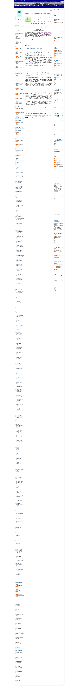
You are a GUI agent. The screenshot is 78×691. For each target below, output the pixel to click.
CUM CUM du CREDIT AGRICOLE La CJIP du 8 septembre (58, 210)
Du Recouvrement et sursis (20, 255)
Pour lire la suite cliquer (41, 43)
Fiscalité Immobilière (18, 389)
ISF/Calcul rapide (20, 140)
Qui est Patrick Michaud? (19, 20)
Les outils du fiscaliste (21, 114)
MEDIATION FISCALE (20, 265)
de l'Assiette (18, 252)
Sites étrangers (20, 594)
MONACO (18, 457)
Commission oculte (19, 337)
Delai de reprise (19, 324)
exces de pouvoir (19, 259)
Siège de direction (19, 298)
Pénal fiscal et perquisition (57, 227)
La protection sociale (18, 670)
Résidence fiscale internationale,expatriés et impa (20, 481)
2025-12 (55, 291)
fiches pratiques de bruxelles (59, 122)
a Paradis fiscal (18, 654)
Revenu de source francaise (19, 521)
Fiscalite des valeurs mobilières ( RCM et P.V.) (19, 363)
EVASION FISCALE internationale (19, 311)
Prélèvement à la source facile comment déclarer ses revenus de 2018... (58, 135)
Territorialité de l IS (19, 302)
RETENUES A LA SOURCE (20, 509)
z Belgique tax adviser (19, 644)
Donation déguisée (19, 430)
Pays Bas (18, 459)
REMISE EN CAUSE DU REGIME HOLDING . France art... (58, 183)
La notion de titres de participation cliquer (38, 27)
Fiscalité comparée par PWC (58, 236)
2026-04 (55, 287)
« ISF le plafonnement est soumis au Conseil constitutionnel (34, 9)
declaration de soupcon (20, 254)
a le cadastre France (18, 628)
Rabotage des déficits (20, 127)
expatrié (18, 488)
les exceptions (57, 103)
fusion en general (18, 420)
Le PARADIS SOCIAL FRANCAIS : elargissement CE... (58, 198)
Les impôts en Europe (19, 671)
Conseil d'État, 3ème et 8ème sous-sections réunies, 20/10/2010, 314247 (37, 48)
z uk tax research (18, 647)
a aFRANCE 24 (18, 606)
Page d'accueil (44, 9)
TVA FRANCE (19, 543)
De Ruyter (18, 483)
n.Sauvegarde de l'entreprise (19, 469)
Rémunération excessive (20, 352)
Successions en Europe (21, 595)
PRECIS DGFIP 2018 (21, 43)
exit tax (18, 373)
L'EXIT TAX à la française (58, 93)
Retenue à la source (19, 297)
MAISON (55, 202)
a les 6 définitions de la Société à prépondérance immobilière (20, 69)
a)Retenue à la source (19, 522)
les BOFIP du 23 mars (58, 132)
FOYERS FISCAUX (19, 415)
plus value (18, 379)
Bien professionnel (19, 427)
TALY (17, 546)
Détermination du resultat (20, 291)
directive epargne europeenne (20, 286)
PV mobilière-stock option (20, 495)
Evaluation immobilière (21, 93)
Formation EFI (18, 414)
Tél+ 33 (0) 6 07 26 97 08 (19, 22)
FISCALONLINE (18, 666)
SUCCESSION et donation (20, 439)
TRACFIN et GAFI (18, 548)
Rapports (18, 210)
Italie (17, 453)
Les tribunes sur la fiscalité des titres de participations (42, 21)
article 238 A (18, 320)
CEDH (18, 555)
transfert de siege (19, 358)
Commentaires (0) (33, 116)
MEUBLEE (18, 535)
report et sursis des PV (20, 381)
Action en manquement (20, 565)
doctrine (56, 263)
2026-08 (55, 282)
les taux (18, 378)
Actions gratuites (19, 364)
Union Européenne (18, 563)
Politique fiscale (19, 209)
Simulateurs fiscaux (19, 211)
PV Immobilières (19, 493)
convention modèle (19, 472)
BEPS (18, 471)
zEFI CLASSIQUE (18, 579)
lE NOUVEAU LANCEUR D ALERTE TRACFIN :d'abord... (57, 189)
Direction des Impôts (18, 662)
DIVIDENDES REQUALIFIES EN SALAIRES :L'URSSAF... (58, 177)
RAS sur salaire (19, 518)
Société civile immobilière (20, 410)
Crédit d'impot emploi (19, 201)
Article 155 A (18, 317)
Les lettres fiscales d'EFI (20, 176)
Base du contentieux (19, 245)
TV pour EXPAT (18, 680)
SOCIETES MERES (18, 531)
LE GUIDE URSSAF (58, 237)
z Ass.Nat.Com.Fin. (18, 643)
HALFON (55, 200)
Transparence (18, 574)
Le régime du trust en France (59, 66)
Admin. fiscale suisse (19, 657)
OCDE (17, 470)
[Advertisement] (58, 301)
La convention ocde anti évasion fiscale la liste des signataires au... (58, 42)
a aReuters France (18, 610)
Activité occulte (19, 241)
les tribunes (19, 134)
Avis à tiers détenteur (19, 219)
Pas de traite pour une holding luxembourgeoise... (58, 204)
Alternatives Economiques (19, 632)
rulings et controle (18, 527)
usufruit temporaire (19, 444)
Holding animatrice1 (19, 395)
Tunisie (18, 464)
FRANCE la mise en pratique (59, 53)
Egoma (54, 209)
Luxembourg (18, 454)
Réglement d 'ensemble (20, 280)
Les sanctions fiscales (19, 264)
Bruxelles (18, 322)
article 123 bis (19, 316)
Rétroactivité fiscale (19, 282)
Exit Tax (18, 487)
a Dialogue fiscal (18, 619)
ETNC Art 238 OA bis (20, 325)
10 (55, 274)
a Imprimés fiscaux (18, 627)
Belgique (18, 448)
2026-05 (55, 286)
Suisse (18, 462)
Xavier (54, 213)
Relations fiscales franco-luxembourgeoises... (57, 191)
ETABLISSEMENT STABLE (20, 290)
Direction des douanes (19, 661)
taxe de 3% (18, 329)
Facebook (42, 116)
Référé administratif (19, 279)
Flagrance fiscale (19, 417)
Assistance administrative (20, 566)
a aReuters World (18, 611)
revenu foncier (19, 406)
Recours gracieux (19, 278)
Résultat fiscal (18, 503)
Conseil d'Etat (18, 658)
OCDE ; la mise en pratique (58, 56)
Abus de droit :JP (19, 237)
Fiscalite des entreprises (19, 333)
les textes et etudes (57, 143)
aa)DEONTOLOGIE (19, 187)
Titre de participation (19, 386)
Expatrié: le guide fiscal (21, 591)
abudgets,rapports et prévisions (18, 196)
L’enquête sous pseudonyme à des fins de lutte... (58, 206)
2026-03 (55, 288)
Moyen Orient (19, 458)
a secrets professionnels (19, 163)
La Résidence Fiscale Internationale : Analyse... (58, 202)
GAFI (17, 639)
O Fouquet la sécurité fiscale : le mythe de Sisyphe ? (58, 165)
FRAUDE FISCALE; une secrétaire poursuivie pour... (58, 216)
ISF (18, 94)
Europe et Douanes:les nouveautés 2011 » (49, 10)
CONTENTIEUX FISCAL (19, 230)
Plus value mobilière (19, 437)
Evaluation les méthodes (20, 256)
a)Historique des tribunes (19, 175)
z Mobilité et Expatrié (19, 646)
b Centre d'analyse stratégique (20, 633)
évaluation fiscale (19, 394)
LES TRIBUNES (56, 109)
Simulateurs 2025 (57, 33)
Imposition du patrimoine (19, 425)
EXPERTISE (18, 332)
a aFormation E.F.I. (18, 604)
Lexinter (17, 672)
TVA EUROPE (19, 542)
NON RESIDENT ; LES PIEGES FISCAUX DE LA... (58, 214)
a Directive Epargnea (19, 564)
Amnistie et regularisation (19, 216)
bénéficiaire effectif (19, 523)
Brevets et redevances (19, 335)
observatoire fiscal (19, 207)
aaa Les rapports (19, 312)
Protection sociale (18, 478)
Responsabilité (19, 188)
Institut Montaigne (18, 668)
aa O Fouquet (18, 233)
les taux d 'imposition (19, 436)
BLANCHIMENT (18, 217)
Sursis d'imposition (19, 440)
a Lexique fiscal (18, 629)
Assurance (18, 426)
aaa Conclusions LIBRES (20, 236)
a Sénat (17, 656)
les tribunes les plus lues (58, 151)
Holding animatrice (19, 374)
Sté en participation (19, 357)
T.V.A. (17, 539)
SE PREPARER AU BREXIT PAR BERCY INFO (58, 126)
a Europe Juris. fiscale (19, 625)
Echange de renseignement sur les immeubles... (58, 200)
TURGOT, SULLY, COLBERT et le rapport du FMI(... (58, 187)
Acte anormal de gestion (20, 240)
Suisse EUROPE (19, 463)
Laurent (54, 211)
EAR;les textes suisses (58, 50)
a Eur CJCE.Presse (18, 623)
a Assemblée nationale (19, 652)
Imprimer (38, 116)
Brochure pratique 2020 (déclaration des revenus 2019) (20, 109)
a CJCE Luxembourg (19, 618)
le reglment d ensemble (58, 79)
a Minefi (17, 653)
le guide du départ (57, 94)
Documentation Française (19, 663)
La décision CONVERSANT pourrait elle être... (58, 212)
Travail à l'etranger (19, 500)
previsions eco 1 (18, 676)
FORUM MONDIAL (20, 560)
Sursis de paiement (19, 227)
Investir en (17, 447)
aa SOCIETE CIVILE (19, 181)
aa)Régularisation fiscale (20, 235)
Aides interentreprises (19, 334)
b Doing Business (18, 634)
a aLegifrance (18, 609)
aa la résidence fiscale (58, 92)
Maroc (18, 455)
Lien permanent (29, 116)
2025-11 (55, 292)
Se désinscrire (56, 14)
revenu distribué (19, 383)
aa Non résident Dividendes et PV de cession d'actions (19, 65)
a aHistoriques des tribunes (19, 608)
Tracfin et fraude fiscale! (20, 172)
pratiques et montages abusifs (57, 228)
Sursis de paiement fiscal (58, 229)
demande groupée (19, 556)
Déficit (18, 340)
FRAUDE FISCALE (19, 416)
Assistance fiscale (19, 553)
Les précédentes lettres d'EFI (59, 22)
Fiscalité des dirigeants (20, 342)
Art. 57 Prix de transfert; (20, 315)
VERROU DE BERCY (20, 283)
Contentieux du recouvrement (20, 218)
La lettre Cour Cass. (18, 641)
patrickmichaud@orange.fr (19, 19)
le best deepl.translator (58, 28)
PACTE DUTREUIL (18, 477)
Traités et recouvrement (19, 549)
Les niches (18, 206)
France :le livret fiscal (19, 452)
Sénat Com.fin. (18, 642)
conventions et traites (58, 40)
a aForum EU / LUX (18, 605)
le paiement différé (19, 435)
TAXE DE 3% (20, 103)
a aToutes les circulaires (19, 613)
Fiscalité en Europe (57, 65)
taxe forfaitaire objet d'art (20, 441)
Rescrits (17, 677)
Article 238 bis (19, 321)
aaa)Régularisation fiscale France (19, 191)
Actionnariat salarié (19, 482)
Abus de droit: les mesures (20, 238)
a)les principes (57, 102)
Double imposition (19, 568)
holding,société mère (19, 347)
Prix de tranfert (19, 506)
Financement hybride (19, 326)
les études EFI (57, 257)
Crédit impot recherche (20, 205)
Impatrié (18, 490)
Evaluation (18, 392)
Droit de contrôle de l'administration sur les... (58, 208)
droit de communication (19, 289)
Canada (18, 449)
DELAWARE (18, 450)
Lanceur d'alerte (19, 168)
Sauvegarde (18, 356)
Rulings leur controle (19, 573)
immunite (17, 424)
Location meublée (19, 348)
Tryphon (55, 198)
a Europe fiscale (18, 624)
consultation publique (19, 200)
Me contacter (19, 30)
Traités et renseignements (19, 550)
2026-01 (55, 290)
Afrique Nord (18, 215)
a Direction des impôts (19, 620)
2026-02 (55, 289)
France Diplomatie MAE (19, 667)
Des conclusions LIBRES (58, 251)
